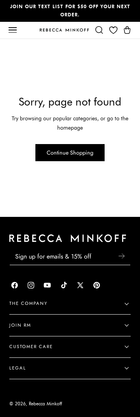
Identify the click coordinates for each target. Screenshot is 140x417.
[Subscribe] (121, 256)
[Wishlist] (113, 30)
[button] (12, 30)
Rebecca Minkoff (45, 403)
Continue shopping (70, 153)
